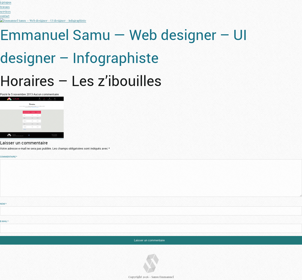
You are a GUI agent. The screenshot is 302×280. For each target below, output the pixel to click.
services (5, 11)
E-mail (4, 221)
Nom (3, 203)
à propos (5, 2)
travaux (5, 7)
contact (5, 16)
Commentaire (8, 156)
